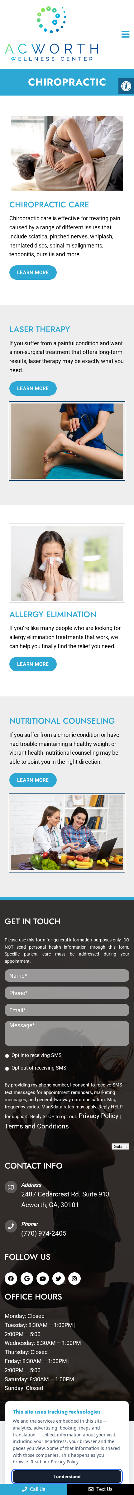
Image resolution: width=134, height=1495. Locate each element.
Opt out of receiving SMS (39, 1068)
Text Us (103, 1489)
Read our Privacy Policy (54, 1462)
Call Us (37, 1489)
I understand (67, 1476)
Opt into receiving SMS (37, 1055)
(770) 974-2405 (43, 1233)
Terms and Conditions (37, 1126)
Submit (120, 1146)
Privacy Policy (98, 1116)
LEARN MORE (33, 272)
